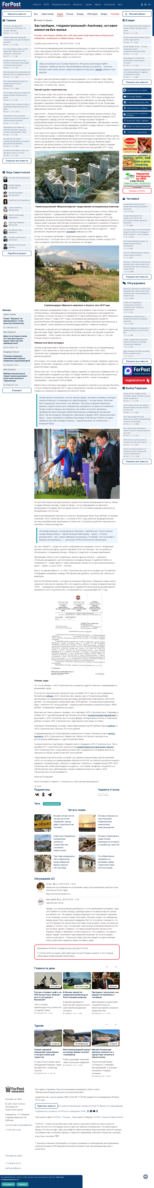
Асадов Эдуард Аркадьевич (15, 186)
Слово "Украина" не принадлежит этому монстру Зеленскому (13, 321)
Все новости (64, 1106)
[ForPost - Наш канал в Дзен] (98, 1111)
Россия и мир (82, 986)
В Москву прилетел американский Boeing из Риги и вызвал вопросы (75, 994)
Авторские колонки (80, 1106)
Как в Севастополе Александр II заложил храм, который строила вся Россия (136, 407)
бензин (114, 986)
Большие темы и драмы (137, 120)
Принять (22, 1184)
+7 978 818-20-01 (13, 1163)
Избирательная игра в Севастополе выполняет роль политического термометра (15, 377)
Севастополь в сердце (136, 108)
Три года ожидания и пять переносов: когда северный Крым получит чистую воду (64, 862)
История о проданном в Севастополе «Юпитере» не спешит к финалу (14, 28)
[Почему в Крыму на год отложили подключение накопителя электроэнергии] (87, 815)
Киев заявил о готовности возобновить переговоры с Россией (134, 60)
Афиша (98, 4)
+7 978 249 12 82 (13, 1130)
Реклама (115, 14)
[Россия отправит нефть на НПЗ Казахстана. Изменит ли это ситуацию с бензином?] (48, 973)
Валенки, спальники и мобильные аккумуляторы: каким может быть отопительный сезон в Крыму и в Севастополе (137, 265)
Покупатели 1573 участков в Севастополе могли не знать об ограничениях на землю (16, 118)
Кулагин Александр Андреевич (16, 216)
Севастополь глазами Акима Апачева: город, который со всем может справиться (137, 396)
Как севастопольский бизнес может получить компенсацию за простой (137, 430)
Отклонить (8, 1184)
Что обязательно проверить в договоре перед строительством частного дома (106, 862)
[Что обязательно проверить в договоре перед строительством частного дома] (87, 856)
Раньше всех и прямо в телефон (137, 114)
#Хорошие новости (61, 4)
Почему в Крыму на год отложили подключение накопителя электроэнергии (108, 821)
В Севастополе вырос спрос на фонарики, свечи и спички (15, 151)
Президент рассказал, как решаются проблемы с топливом (105, 994)
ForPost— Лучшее (61, 1117)
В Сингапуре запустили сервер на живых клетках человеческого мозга (16, 95)
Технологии (109, 4)
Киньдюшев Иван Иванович (15, 231)
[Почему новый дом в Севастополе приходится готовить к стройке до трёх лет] (87, 836)
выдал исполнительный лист (102, 715)
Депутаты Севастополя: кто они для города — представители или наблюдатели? (15, 339)
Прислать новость (17, 14)
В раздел (17, 390)
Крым (60, 14)
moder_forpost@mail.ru (22, 1125)
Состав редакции (115, 1106)
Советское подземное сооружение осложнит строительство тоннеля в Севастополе (134, 306)
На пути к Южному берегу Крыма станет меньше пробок (136, 254)
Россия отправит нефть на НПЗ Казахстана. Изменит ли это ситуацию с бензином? (48, 996)
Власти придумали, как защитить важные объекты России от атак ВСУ (136, 330)
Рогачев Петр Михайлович (19, 178)
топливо (56, 986)
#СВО (46, 4)
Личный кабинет (137, 14)
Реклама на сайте (13, 1099)
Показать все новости (17, 160)
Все (36, 14)
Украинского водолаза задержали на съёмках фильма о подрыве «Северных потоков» (137, 72)
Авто (120, 4)
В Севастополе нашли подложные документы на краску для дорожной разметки (16, 141)
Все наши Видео (134, 96)
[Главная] (12, 3)
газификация (82, 1044)
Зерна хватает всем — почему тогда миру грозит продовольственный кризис (135, 48)
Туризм (88, 4)
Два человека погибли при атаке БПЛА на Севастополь (137, 352)
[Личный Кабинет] (142, 4)
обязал (49, 696)
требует (111, 725)
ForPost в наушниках (137, 132)
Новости (37, 4)
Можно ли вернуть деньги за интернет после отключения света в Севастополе (135, 451)
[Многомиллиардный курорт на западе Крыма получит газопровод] (77, 1031)
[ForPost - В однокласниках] (97, 1111)
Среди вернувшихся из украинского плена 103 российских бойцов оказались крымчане (135, 219)
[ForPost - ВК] (91, 1111)
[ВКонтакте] (37, 794)
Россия (69, 14)
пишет (98, 69)
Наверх (146, 1176)
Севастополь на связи (136, 90)
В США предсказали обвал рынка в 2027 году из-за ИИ (137, 38)
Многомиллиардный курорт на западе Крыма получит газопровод (77, 1052)
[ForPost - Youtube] (94, 1111)
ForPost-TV (94, 1106)
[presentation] (107, 966)
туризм (56, 1044)
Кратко (103, 1106)
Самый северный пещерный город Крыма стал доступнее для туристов (46, 1053)
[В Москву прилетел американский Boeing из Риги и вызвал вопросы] (77, 973)
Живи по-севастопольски (138, 126)
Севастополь (47, 14)
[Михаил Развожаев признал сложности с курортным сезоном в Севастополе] (106, 1031)
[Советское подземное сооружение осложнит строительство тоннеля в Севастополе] (42, 836)
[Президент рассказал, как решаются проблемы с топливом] (106, 973)
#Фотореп (92, 14)
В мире (80, 14)
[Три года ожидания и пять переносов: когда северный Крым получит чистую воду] (42, 856)
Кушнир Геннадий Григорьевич (16, 194)
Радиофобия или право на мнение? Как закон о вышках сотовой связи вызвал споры (14, 129)
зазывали (70, 231)
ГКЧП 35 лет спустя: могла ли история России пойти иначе (135, 441)
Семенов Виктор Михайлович (15, 208)
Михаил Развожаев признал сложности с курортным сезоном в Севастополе (103, 1053)
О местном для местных (137, 102)
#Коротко (77, 4)
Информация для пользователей (63, 1092)
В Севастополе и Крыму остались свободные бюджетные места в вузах (16, 106)
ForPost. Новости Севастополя (108, 1117)
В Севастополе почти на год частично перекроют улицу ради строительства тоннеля (64, 821)
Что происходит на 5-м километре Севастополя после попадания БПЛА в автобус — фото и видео (137, 231)
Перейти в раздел (17, 253)
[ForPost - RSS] (88, 1111)
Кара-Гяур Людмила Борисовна (16, 223)
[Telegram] (50, 794)
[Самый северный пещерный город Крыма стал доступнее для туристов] (48, 1031)
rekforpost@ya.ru (13, 1168)
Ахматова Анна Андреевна (19, 200)
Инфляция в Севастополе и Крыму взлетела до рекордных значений (136, 206)
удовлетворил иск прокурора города (95, 747)
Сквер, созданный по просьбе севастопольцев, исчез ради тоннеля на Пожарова (135, 341)
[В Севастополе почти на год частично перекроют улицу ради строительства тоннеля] (42, 815)
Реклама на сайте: (13, 1155)
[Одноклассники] (43, 794)
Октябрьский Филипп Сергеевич (17, 238)
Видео (104, 14)
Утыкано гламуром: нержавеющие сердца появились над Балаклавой (16, 358)
